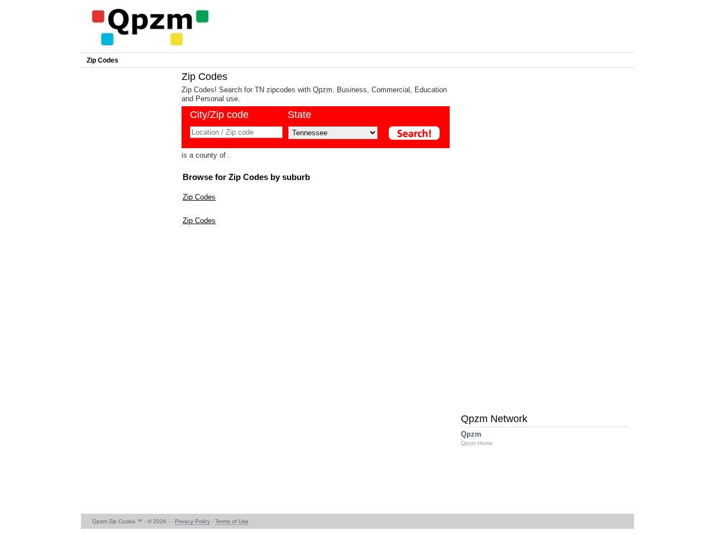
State (299, 114)
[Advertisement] (128, 238)
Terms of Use (232, 521)
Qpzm (477, 438)
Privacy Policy (192, 521)
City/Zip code (219, 114)
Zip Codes (102, 60)
